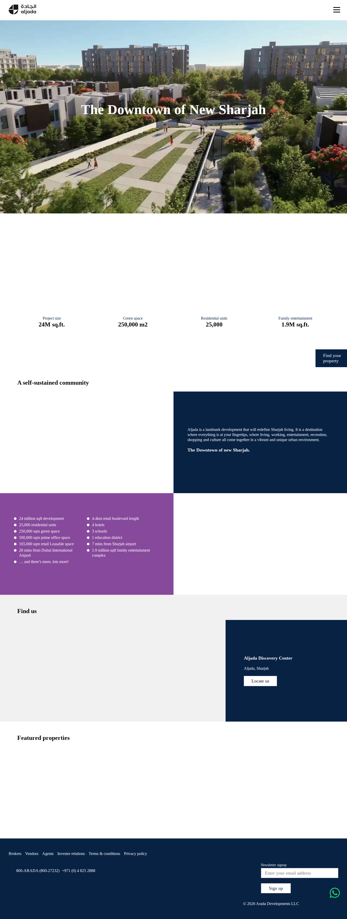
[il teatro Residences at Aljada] (212, 245)
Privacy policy (135, 853)
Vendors (31, 853)
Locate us (260, 680)
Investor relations (71, 853)
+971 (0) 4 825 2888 (78, 870)
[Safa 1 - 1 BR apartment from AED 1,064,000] (186, 806)
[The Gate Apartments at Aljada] (134, 245)
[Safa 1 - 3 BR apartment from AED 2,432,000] (284, 806)
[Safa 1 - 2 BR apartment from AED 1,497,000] (235, 806)
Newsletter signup (274, 865)
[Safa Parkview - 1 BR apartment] (41, 806)
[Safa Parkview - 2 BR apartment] (89, 806)
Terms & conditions (104, 853)
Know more (79, 251)
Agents (48, 853)
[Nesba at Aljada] (290, 245)
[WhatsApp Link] (335, 893)
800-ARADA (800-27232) (37, 870)
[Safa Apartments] (56, 245)
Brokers (15, 853)
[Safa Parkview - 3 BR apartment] (138, 806)
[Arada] (22, 10)
